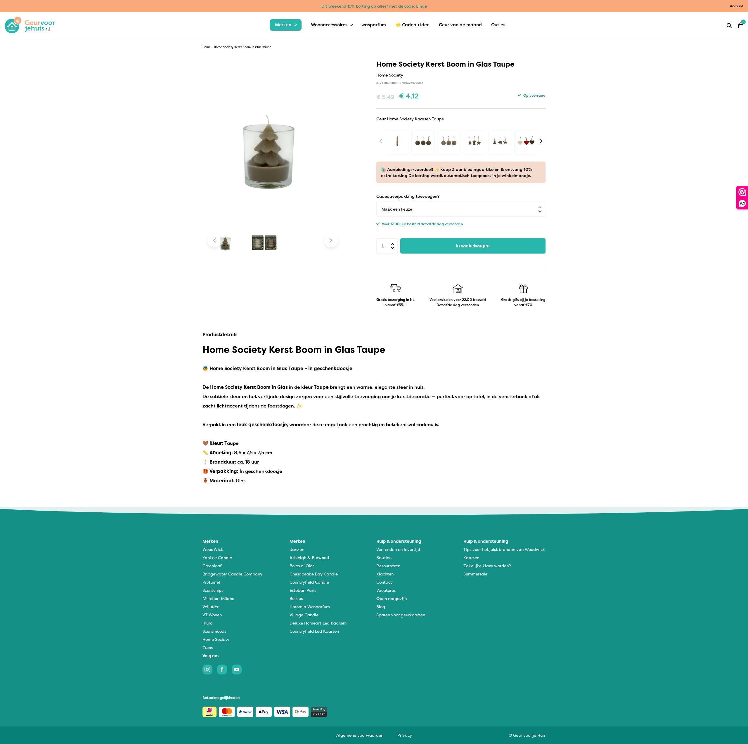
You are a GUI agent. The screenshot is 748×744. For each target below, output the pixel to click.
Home (206, 47)
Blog (380, 606)
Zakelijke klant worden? (487, 565)
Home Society (215, 639)
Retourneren (388, 565)
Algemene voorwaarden (359, 735)
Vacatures (386, 590)
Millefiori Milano (218, 598)
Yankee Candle (217, 557)
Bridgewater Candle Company (232, 574)
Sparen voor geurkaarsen (400, 615)
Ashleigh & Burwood (309, 557)
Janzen (297, 549)
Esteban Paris (303, 590)
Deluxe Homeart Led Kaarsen (318, 623)
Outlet (498, 25)
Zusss (207, 647)
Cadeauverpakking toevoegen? (407, 196)
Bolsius (296, 598)
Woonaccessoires (329, 25)
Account (736, 6)
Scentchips (212, 590)
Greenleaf (211, 565)
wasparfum (373, 25)
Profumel (211, 582)
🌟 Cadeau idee (412, 25)
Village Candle (304, 615)
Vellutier (210, 606)
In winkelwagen (473, 245)
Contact (384, 582)
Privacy (404, 735)
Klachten (385, 574)
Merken (283, 25)
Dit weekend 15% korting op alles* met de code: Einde (374, 6)
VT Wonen (212, 615)
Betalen (384, 557)
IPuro (207, 623)
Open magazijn (391, 598)
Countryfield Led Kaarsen (314, 631)
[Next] (541, 141)
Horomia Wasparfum (310, 606)
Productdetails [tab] (220, 334)
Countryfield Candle (309, 582)
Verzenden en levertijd (398, 549)
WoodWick (212, 549)
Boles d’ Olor (302, 565)
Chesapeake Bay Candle (314, 574)
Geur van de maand (460, 25)
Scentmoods (214, 631)
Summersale (475, 574)
